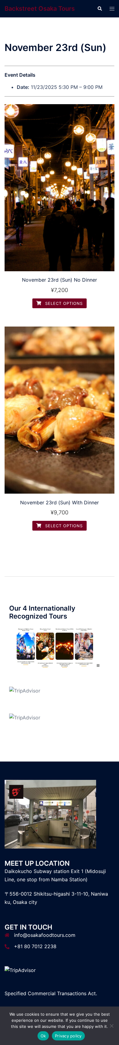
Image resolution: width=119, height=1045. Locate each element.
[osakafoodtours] (55, 647)
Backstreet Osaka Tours (40, 8)
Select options (63, 303)
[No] (111, 1026)
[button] (99, 8)
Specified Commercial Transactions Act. (51, 993)
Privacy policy (68, 1035)
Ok (43, 1035)
